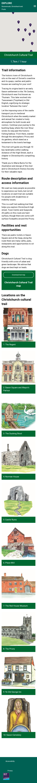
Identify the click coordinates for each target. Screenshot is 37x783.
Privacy (10, 771)
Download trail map (18, 275)
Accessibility (10, 761)
